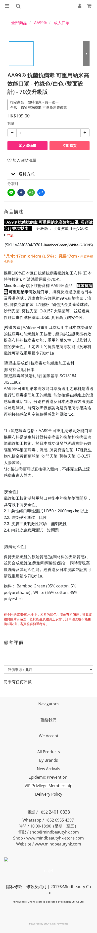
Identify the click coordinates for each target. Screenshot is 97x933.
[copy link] (41, 192)
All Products (48, 751)
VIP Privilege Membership (48, 785)
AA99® (40, 22)
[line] (11, 192)
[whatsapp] (31, 192)
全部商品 (19, 22)
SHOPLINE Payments (56, 923)
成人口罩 (62, 22)
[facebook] (21, 192)
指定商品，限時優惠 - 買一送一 (34, 102)
